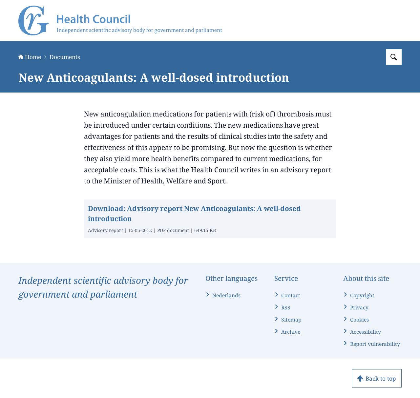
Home (33, 57)
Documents (65, 57)
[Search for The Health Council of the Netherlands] (394, 57)
